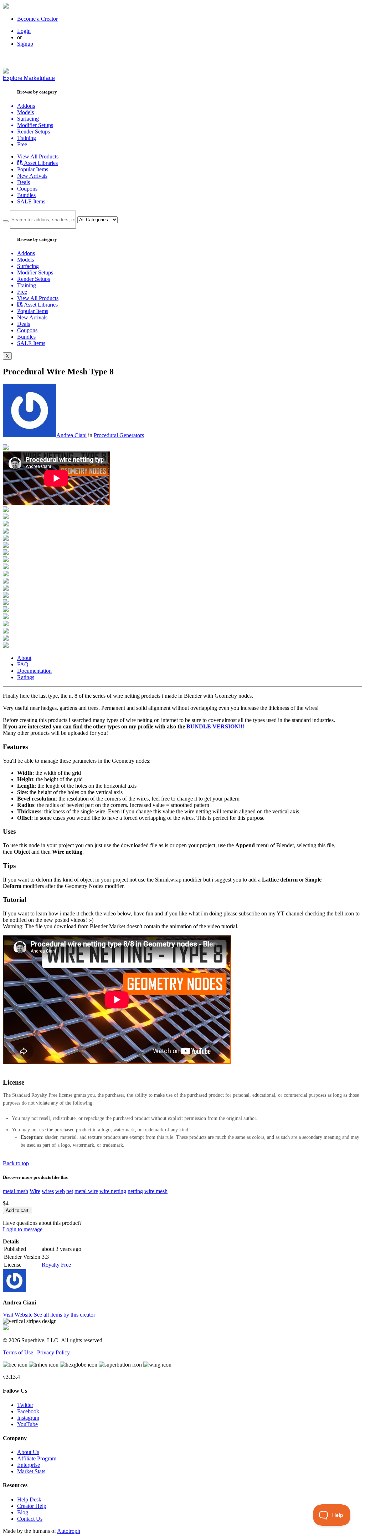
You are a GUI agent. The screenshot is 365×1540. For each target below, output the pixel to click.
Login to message (22, 1229)
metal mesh (15, 1191)
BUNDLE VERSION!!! (215, 726)
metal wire (86, 1191)
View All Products (37, 156)
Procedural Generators (119, 435)
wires (48, 1191)
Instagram (28, 1418)
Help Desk (29, 1499)
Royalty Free (56, 1265)
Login (24, 31)
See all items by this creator (64, 1315)
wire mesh (156, 1191)
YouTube (27, 1424)
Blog (22, 1512)
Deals (23, 182)
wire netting (112, 1191)
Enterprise (28, 1465)
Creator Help (31, 1506)
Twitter (25, 1405)
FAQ (23, 664)
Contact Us (29, 1519)
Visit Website (18, 1315)
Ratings (25, 677)
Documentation (34, 671)
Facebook (28, 1411)
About (24, 658)
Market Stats (31, 1471)
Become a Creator (37, 19)
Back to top (16, 1163)
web (60, 1191)
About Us (28, 1452)
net (69, 1191)
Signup (25, 44)
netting (135, 1191)
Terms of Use (18, 1352)
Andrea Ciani (71, 435)
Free (22, 144)
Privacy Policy (53, 1352)
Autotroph (68, 1531)
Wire (35, 1191)
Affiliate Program (36, 1458)
